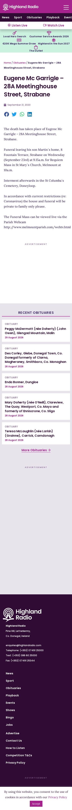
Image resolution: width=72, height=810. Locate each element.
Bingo (10, 717)
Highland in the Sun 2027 (54, 43)
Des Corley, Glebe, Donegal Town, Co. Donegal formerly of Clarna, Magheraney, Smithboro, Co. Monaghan (35, 357)
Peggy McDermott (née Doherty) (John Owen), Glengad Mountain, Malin (35, 331)
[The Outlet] (36, 47)
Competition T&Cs (19, 755)
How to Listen (15, 748)
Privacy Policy (15, 763)
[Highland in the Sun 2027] (54, 40)
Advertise (12, 733)
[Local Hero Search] (15, 33)
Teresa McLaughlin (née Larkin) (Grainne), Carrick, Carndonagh (29, 433)
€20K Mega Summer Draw (19, 43)
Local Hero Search (14, 36)
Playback (53, 17)
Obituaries (34, 17)
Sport (18, 17)
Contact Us (14, 741)
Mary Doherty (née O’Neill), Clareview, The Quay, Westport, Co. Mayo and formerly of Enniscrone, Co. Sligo (34, 406)
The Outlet (36, 50)
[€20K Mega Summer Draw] (19, 40)
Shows (10, 710)
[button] (7, 114)
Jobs (9, 725)
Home (7, 62)
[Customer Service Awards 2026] (49, 33)
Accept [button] (36, 803)
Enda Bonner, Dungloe (21, 382)
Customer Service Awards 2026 (49, 36)
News (5, 17)
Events (10, 703)
